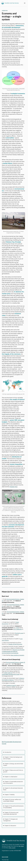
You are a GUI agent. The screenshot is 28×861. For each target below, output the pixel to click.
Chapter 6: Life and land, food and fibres (13, 788)
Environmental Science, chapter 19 (15, 662)
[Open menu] (25, 3)
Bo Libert (21, 846)
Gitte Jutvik (12, 847)
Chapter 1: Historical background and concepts (12, 757)
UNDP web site (8, 672)
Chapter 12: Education (10, 825)
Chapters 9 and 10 (11, 685)
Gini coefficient (18, 629)
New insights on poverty (17, 655)
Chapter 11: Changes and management (10, 819)
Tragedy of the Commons (15, 644)
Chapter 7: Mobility (9, 794)
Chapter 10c (13, 486)
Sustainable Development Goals (10, 674)
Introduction (7, 752)
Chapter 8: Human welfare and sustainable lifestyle (12, 800)
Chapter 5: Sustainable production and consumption (13, 782)
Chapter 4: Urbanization (10, 776)
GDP (17, 627)
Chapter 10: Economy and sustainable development (10, 813)
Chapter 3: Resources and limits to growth (13, 770)
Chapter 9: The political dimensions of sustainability (13, 806)
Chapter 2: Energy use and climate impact (13, 764)
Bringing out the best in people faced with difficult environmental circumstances (13, 651)
